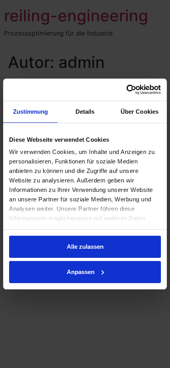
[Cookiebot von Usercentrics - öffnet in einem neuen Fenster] (126, 89)
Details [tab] (85, 111)
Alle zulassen (85, 246)
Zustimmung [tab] (30, 111)
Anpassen (80, 271)
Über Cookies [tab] (140, 111)
